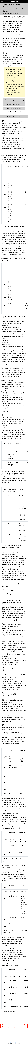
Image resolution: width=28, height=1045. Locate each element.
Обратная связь (14, 1042)
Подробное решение (14, 116)
